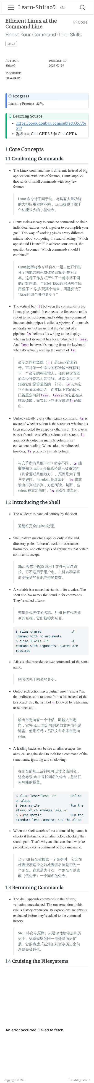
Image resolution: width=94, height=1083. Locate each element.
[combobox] (82, 7)
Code (82, 22)
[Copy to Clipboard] (85, 628)
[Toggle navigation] (11, 7)
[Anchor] (67, 158)
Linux (11, 43)
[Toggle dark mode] (62, 7)
